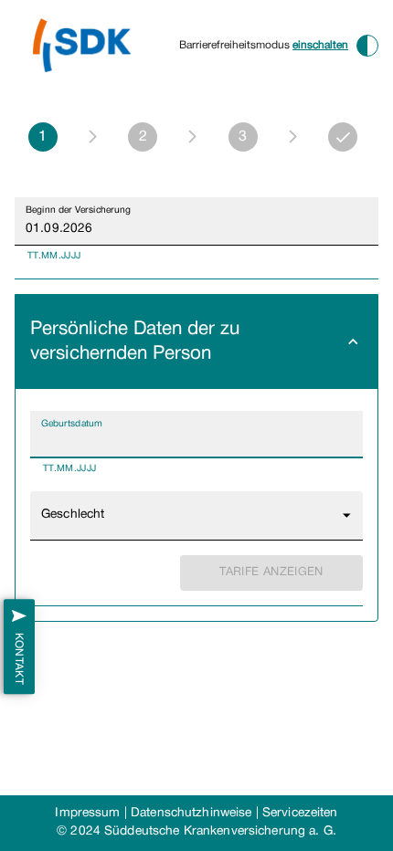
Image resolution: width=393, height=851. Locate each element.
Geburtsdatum (71, 423)
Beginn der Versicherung (78, 210)
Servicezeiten (300, 813)
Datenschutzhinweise (191, 813)
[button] (196, 342)
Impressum (87, 813)
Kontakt (19, 658)
